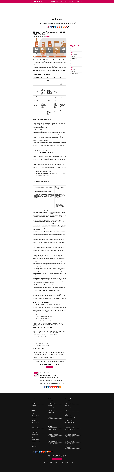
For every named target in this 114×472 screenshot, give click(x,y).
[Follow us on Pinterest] (57, 27)
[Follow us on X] (53, 27)
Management (34, 444)
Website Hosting (51, 412)
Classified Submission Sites (70, 429)
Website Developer (35, 434)
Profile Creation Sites (69, 420)
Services (60, 1)
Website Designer (34, 432)
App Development (51, 410)
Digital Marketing (74, 50)
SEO (66, 462)
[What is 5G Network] (49, 48)
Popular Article (68, 414)
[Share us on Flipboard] (65, 27)
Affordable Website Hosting (70, 417)
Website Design (74, 52)
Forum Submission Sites (70, 431)
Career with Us (34, 431)
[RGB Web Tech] (36, 2)
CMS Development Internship (53, 441)
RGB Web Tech (48, 36)
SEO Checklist (68, 398)
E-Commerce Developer (35, 437)
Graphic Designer (34, 446)
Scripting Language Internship (53, 434)
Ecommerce (74, 69)
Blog (70, 1)
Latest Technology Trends (48, 375)
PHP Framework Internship (53, 439)
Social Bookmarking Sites (70, 424)
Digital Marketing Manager (36, 441)
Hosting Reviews (74, 58)
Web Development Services (36, 415)
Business (73, 71)
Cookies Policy (34, 405)
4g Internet (57, 19)
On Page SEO (68, 400)
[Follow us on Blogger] (63, 27)
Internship (74, 1)
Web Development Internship (53, 431)
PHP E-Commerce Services (36, 422)
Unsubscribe (54, 461)
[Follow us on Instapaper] (68, 27)
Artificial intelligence (54, 1)
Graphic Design (51, 400)
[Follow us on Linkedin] (55, 27)
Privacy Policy (34, 403)
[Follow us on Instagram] (50, 387)
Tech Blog (50, 398)
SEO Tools (67, 405)
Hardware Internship (52, 446)
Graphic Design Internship (53, 427)
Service (64, 462)
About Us (33, 400)
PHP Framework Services (36, 424)
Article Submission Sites (70, 427)
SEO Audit (66, 1)
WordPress (73, 56)
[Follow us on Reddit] (59, 27)
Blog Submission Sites (69, 436)
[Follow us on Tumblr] (61, 27)
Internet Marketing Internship (53, 443)
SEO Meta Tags (68, 407)
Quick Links (33, 398)
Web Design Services (35, 413)
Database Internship (52, 436)
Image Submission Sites (70, 422)
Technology (73, 65)
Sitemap (61, 462)
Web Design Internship (52, 429)
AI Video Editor (68, 415)
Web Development (74, 60)
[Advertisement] (57, 9)
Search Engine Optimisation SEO (71, 439)
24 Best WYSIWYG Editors (70, 443)
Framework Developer (35, 439)
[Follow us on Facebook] (51, 27)
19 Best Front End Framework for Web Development (71, 447)
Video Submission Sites (70, 432)
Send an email (49, 367)
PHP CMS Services (35, 420)
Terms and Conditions (35, 407)
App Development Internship (53, 432)
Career (78, 1)
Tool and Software (74, 54)
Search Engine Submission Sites (71, 434)
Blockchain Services (35, 427)
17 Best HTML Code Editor (70, 441)
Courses (73, 67)
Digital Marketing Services (36, 417)
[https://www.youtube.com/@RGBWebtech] (56, 387)
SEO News (67, 410)
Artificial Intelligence (75, 73)
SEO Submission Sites (69, 403)
